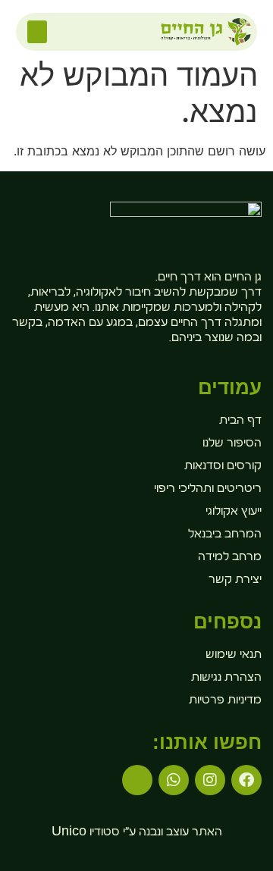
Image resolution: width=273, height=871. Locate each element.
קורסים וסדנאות (223, 467)
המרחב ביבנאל (225, 535)
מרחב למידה (230, 558)
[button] (37, 31)
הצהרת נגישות (226, 678)
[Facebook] (246, 780)
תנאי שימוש (234, 656)
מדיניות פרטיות (225, 701)
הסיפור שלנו (232, 444)
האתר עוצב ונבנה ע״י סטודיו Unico (137, 833)
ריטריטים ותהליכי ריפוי (208, 490)
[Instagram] (210, 780)
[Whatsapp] (173, 780)
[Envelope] (137, 780)
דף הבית (240, 421)
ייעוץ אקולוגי (234, 512)
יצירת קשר (235, 580)
